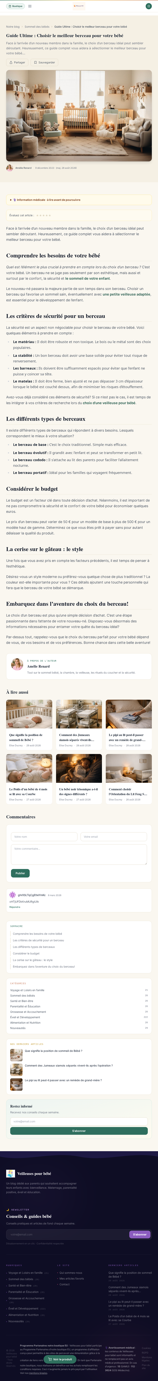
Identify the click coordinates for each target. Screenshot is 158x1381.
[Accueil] (79, 6)
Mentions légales (147, 1359)
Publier (20, 873)
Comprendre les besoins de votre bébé (37, 933)
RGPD (145, 1352)
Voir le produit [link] (62, 1359)
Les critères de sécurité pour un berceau (38, 940)
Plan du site (146, 1367)
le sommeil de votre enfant (87, 278)
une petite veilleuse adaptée (126, 294)
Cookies (146, 1348)
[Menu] (29, 6)
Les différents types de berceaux (34, 946)
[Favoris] (149, 6)
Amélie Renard (23, 167)
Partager (19, 62)
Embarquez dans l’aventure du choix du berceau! (44, 966)
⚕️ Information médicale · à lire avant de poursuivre (46, 199)
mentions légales (38, 1373)
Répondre (14, 907)
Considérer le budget (26, 953)
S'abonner (79, 1130)
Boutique (17, 6)
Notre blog (13, 26)
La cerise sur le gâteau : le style (33, 960)
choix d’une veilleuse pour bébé (109, 403)
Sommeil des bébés (37, 26)
